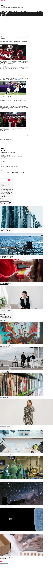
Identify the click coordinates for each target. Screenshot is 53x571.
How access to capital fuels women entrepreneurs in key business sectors (5, 311)
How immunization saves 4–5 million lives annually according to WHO (6, 558)
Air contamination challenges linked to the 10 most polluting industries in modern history (7, 190)
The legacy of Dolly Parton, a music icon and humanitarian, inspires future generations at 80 (7, 184)
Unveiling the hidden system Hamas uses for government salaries (11, 160)
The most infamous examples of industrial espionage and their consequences (6, 203)
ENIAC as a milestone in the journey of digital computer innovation (7, 193)
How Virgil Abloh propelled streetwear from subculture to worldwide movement (6, 372)
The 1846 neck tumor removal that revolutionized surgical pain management (6, 196)
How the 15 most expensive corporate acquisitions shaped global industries (5, 230)
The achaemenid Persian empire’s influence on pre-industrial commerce (6, 284)
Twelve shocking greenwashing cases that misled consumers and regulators (7, 187)
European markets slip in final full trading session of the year (10, 166)
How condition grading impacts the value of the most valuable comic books (6, 346)
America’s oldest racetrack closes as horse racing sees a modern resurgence (12, 172)
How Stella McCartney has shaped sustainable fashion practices (5, 426)
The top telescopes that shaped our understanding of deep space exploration (6, 506)
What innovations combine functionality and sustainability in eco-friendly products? (6, 257)
